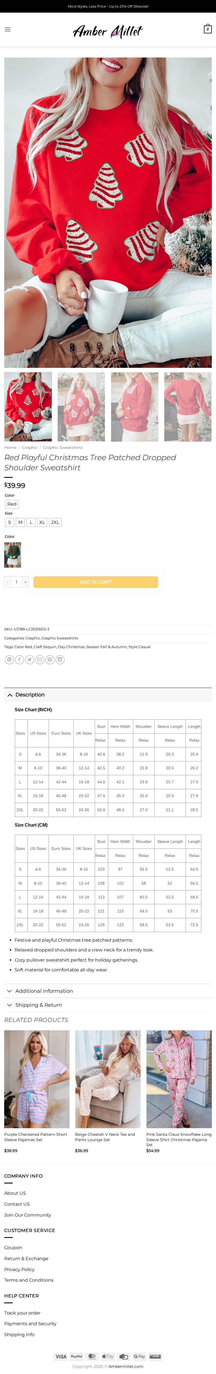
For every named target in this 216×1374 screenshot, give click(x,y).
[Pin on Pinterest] (50, 659)
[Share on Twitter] (29, 659)
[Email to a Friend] (39, 659)
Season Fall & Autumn (106, 647)
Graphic (29, 447)
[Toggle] (9, 695)
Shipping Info (19, 1334)
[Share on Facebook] (19, 659)
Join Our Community (27, 1215)
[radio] (12, 504)
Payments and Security (30, 1323)
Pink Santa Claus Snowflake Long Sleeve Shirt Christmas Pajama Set (179, 1139)
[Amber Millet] (108, 29)
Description (30, 695)
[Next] (200, 213)
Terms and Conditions (28, 1280)
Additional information (44, 991)
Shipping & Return (38, 1005)
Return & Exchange (26, 1258)
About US (15, 1193)
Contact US (17, 1204)
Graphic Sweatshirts (63, 447)
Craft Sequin (45, 647)
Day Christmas (71, 647)
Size (8, 513)
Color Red (23, 647)
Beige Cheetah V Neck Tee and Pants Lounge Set (105, 1137)
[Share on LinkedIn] (60, 659)
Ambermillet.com (126, 1366)
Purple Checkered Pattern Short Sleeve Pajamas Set (35, 1137)
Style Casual (140, 647)
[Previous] (15, 213)
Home (10, 447)
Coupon (13, 1247)
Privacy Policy (19, 1269)
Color (9, 495)
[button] (7, 29)
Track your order (22, 1313)
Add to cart (96, 582)
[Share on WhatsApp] (9, 659)
